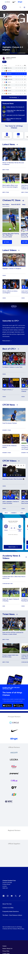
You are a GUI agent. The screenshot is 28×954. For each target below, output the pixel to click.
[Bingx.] (20, 2)
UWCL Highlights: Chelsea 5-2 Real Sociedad (10, 502)
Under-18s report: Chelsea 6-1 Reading (10, 599)
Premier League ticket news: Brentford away (10, 655)
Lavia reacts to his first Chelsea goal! (16, 115)
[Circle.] (8, 2)
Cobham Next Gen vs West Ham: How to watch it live (15, 111)
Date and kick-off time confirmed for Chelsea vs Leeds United (12, 633)
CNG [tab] (22, 512)
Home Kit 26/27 (15, 204)
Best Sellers (5, 204)
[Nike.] (14, 2)
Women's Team (6, 430)
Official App (7, 137)
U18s (3, 606)
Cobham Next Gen (7, 583)
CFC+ (18, 137)
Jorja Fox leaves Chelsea (9, 423)
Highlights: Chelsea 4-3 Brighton (11, 268)
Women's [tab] (13, 512)
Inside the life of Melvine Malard (9, 446)
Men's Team (5, 169)
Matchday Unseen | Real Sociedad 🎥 (13, 479)
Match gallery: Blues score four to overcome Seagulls (10, 186)
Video (4, 275)
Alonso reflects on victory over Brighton (14, 119)
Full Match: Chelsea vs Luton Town (12, 367)
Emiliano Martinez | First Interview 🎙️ (15, 107)
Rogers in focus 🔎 (7, 389)
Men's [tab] (6, 512)
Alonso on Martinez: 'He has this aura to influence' (13, 163)
